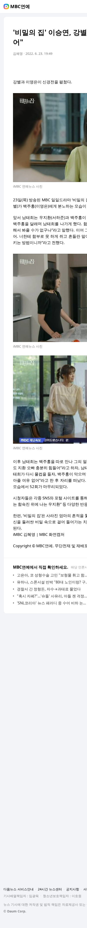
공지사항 (72, 889)
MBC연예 (20, 6)
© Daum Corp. (14, 911)
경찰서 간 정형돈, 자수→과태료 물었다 (49, 589)
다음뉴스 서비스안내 (18, 889)
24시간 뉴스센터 (50, 889)
